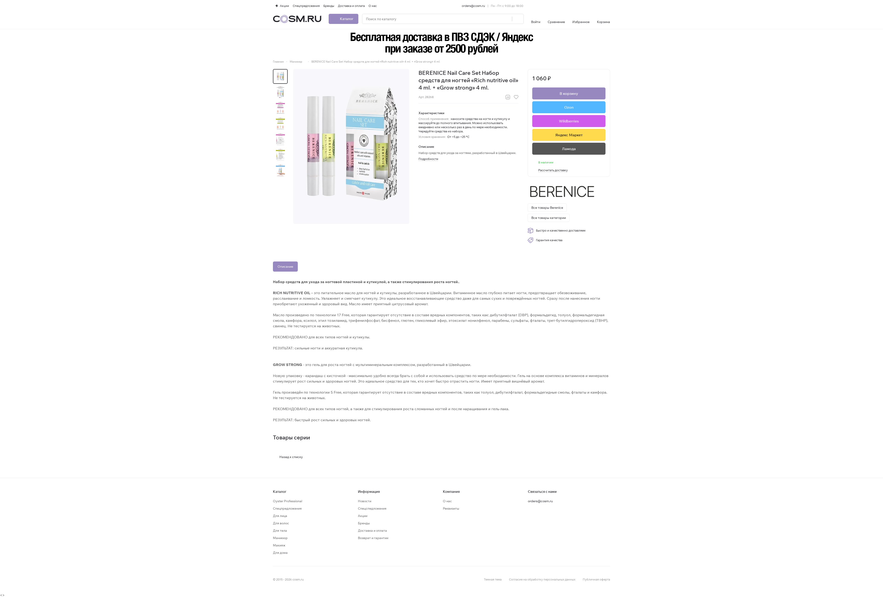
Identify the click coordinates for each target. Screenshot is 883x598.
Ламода (569, 148)
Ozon (568, 107)
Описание (285, 266)
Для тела (280, 530)
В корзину (569, 93)
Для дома (280, 553)
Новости (364, 501)
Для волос (281, 523)
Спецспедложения (372, 508)
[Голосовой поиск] (507, 19)
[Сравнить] (508, 97)
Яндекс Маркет (569, 135)
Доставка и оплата (372, 530)
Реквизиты (451, 508)
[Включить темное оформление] (608, 6)
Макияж (279, 545)
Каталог (280, 491)
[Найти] (517, 19)
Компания (451, 491)
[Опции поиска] (497, 19)
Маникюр (280, 538)
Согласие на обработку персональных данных (542, 579)
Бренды (364, 523)
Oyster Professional (287, 501)
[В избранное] (516, 97)
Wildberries (569, 121)
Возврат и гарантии (373, 538)
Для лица (280, 516)
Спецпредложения (287, 508)
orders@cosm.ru (473, 6)
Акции (362, 516)
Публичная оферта (596, 579)
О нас (447, 501)
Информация (369, 491)
